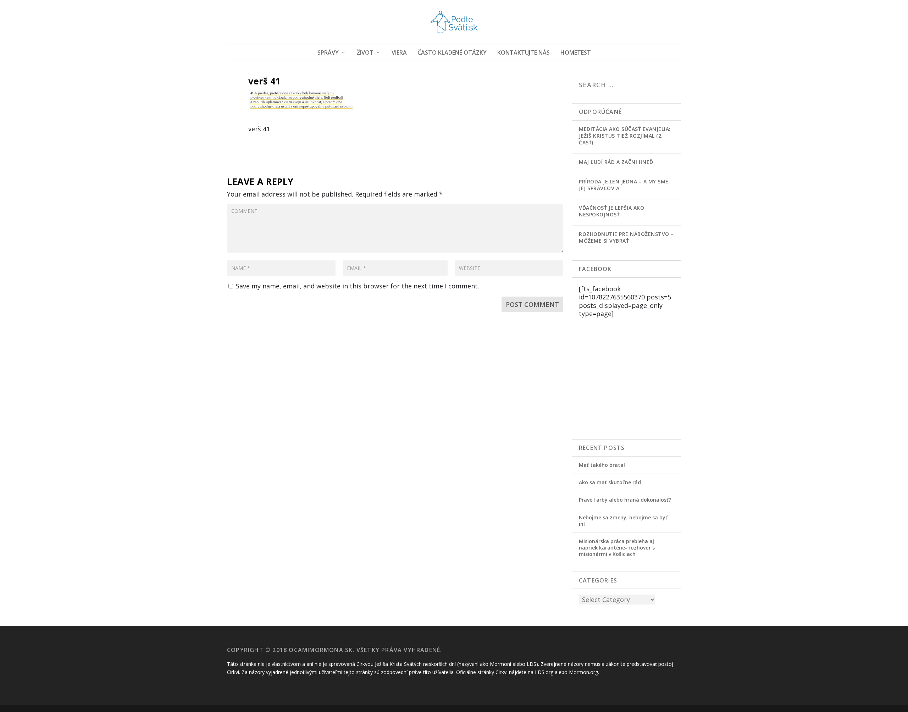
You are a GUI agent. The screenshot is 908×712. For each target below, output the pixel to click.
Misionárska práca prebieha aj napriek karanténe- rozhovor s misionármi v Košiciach (617, 547)
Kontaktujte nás (523, 53)
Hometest (575, 53)
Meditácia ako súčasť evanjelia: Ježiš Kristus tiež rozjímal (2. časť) (625, 136)
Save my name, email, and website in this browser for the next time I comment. (357, 286)
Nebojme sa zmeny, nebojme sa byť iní (623, 520)
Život (365, 53)
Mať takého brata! (602, 465)
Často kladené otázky (452, 53)
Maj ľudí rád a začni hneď (616, 162)
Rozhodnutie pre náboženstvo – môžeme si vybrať (626, 237)
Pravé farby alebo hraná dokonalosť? (625, 499)
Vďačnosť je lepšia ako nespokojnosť (611, 211)
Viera (399, 53)
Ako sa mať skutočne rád (610, 482)
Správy (328, 53)
